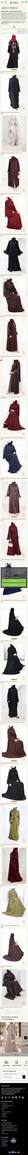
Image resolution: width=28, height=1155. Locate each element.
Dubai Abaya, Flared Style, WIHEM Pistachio (10, 925)
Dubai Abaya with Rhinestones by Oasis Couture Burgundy (13, 437)
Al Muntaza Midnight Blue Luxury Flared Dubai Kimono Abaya (13, 600)
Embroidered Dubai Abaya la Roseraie (8, 71)
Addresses (4, 1143)
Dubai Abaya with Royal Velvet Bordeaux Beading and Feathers (14, 234)
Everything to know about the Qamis (9, 1130)
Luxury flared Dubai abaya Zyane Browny (9, 763)
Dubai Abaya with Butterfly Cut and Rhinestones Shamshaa (13, 722)
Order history (4, 1139)
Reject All (14, 585)
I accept (14, 581)
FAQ (3, 1110)
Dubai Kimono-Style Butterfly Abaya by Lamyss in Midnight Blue (14, 478)
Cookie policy (5, 577)
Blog (3, 1132)
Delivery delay (5, 1107)
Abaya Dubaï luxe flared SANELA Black (9, 681)
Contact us (4, 1116)
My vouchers (4, 1144)
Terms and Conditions (6, 1111)
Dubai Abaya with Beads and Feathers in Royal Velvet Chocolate (14, 315)
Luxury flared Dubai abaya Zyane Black (9, 803)
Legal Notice (4, 1113)
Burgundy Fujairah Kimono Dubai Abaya (9, 885)
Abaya (10, 1092)
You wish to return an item (7, 1105)
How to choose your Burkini (8, 1127)
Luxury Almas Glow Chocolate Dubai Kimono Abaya (11, 1007)
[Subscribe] (24, 1076)
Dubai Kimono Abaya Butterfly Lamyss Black (10, 112)
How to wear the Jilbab (7, 1124)
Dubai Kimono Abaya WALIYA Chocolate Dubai (10, 397)
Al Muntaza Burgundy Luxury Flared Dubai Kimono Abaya (13, 559)
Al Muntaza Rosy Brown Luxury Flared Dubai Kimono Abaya (13, 519)
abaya (4, 21)
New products (5, 1103)
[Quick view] (14, 70)
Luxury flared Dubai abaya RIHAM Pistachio (10, 844)
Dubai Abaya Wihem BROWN (7, 966)
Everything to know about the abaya (9, 1125)
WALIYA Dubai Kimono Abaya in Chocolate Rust (11, 356)
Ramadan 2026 (5, 1133)
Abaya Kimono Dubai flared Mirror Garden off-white (11, 153)
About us (4, 1108)
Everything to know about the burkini (9, 1129)
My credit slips (5, 1141)
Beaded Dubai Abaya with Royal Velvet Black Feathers (12, 275)
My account (4, 1146)
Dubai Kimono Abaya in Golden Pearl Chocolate (10, 193)
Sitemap (4, 1115)
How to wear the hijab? (7, 1122)
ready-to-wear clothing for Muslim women (16, 1088)
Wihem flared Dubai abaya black (7, 641)
